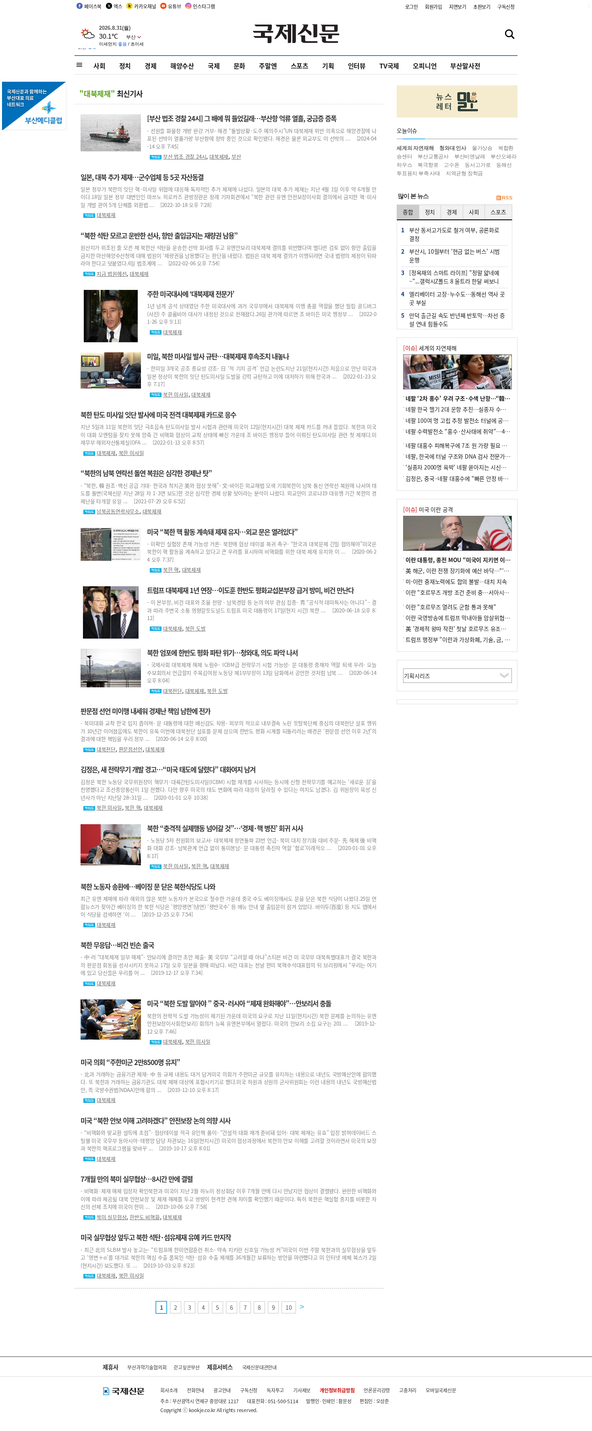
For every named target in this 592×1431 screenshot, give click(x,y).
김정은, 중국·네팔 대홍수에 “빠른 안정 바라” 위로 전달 (470, 478)
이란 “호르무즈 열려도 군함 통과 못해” (451, 607)
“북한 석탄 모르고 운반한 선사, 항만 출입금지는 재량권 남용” (159, 235)
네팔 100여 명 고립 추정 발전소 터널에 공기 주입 (463, 420)
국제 (214, 65)
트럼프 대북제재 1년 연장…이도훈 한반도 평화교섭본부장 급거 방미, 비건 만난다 (250, 590)
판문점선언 (131, 749)
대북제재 (218, 156)
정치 (125, 65)
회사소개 (169, 1390)
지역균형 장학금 (464, 173)
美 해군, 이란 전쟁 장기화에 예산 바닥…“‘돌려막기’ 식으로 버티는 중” (487, 571)
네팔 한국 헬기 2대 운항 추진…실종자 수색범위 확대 (467, 409)
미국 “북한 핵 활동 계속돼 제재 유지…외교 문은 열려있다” (222, 532)
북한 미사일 (175, 394)
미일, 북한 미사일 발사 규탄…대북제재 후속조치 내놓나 (218, 356)
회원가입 (433, 6)
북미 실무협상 (112, 1217)
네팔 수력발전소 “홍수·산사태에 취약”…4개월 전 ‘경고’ (471, 431)
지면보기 (457, 6)
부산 (236, 156)
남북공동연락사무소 (118, 511)
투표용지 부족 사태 (418, 173)
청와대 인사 (452, 148)
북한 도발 (195, 628)
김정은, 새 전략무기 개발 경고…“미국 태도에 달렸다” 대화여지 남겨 (168, 769)
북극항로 (428, 165)
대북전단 (172, 691)
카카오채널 (145, 6)
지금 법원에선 (112, 273)
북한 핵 (171, 569)
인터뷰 (357, 65)
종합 (408, 212)
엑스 (118, 6)
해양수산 (182, 65)
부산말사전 (465, 65)
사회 (99, 65)
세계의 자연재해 (415, 148)
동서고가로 (478, 165)
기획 (328, 65)
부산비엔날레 (469, 156)
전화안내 (195, 1390)
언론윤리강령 (377, 1390)
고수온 (451, 165)
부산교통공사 (433, 156)
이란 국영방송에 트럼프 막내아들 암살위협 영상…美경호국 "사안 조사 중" (492, 618)
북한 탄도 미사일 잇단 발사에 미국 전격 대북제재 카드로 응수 (158, 415)
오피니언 (425, 65)
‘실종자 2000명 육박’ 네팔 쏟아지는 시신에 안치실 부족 (470, 467)
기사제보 (301, 1390)
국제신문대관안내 (259, 1367)
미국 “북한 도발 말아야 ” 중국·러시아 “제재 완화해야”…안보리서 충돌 (239, 1003)
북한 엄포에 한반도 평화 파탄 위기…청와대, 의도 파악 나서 (222, 653)
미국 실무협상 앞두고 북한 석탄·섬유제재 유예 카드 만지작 (156, 1237)
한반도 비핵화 (145, 1217)
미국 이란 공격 (428, 509)
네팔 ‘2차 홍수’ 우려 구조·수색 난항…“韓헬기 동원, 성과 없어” (480, 398)
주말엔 (268, 65)
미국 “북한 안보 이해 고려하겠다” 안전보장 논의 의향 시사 (155, 1120)
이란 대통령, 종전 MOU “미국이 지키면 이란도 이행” (468, 560)
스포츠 (299, 65)
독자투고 (275, 1390)
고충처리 (407, 1390)
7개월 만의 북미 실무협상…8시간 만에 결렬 (137, 1179)
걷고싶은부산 (187, 1367)
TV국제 (389, 65)
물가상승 (482, 148)
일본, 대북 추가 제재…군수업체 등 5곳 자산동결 (142, 177)
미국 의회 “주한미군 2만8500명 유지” (130, 1062)
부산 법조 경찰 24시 (185, 156)
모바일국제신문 (441, 1390)
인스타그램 (204, 6)
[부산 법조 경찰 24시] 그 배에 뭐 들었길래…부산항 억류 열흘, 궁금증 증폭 (241, 118)
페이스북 (92, 6)
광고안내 (222, 1390)
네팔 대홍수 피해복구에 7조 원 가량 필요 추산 (459, 445)
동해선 (503, 165)
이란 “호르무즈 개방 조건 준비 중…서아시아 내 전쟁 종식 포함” (480, 592)
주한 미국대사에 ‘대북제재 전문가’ (190, 294)
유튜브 (174, 6)
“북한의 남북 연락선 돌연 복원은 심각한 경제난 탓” (146, 473)
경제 (151, 65)
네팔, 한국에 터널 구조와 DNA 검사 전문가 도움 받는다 (470, 456)
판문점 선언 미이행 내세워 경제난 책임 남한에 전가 (145, 711)
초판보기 (482, 6)
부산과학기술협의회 (146, 1367)
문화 (240, 65)
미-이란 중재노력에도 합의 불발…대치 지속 (456, 581)
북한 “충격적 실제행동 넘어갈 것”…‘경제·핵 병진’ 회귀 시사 (225, 828)
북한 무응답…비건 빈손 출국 (117, 945)
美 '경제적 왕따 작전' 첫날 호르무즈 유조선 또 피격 (465, 629)
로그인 (411, 6)
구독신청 (506, 6)
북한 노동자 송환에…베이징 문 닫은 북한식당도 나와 (148, 886)
